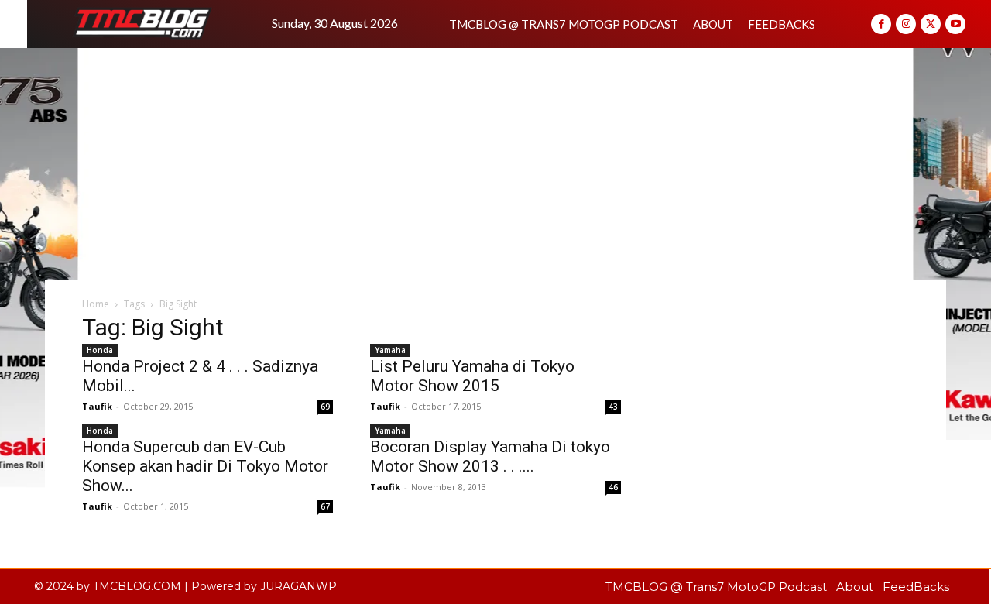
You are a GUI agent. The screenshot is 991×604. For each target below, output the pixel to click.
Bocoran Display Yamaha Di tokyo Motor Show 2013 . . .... (490, 456)
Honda (100, 350)
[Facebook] (881, 24)
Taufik (385, 406)
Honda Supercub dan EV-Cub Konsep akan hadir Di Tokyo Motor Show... (205, 466)
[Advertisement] (495, 164)
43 (613, 406)
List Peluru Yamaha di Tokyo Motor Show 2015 (472, 376)
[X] (931, 24)
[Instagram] (906, 24)
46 (613, 487)
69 (325, 406)
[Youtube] (955, 24)
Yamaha (390, 350)
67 (325, 506)
